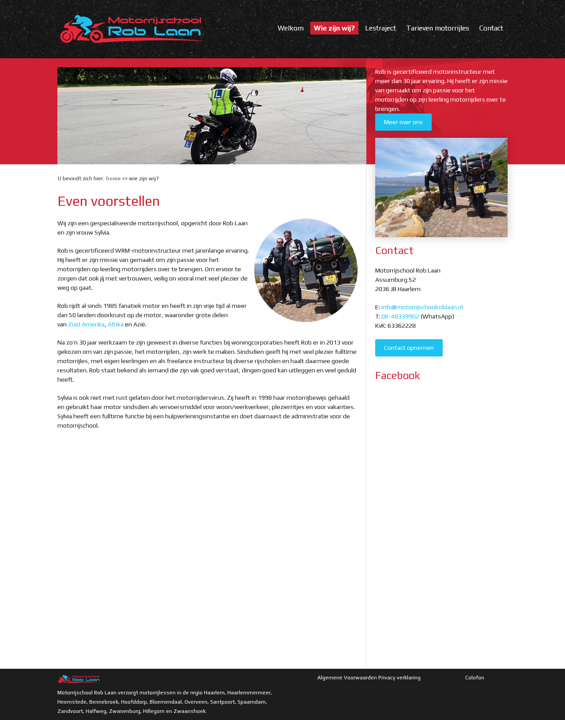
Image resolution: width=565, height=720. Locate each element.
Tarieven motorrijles (437, 28)
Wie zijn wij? (334, 28)
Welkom (291, 28)
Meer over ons (403, 121)
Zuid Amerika (86, 324)
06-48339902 (400, 316)
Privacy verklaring (399, 678)
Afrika (116, 324)
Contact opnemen (409, 347)
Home (113, 178)
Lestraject (380, 28)
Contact (491, 28)
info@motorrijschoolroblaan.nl (422, 307)
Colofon (474, 678)
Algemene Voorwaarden (347, 678)
